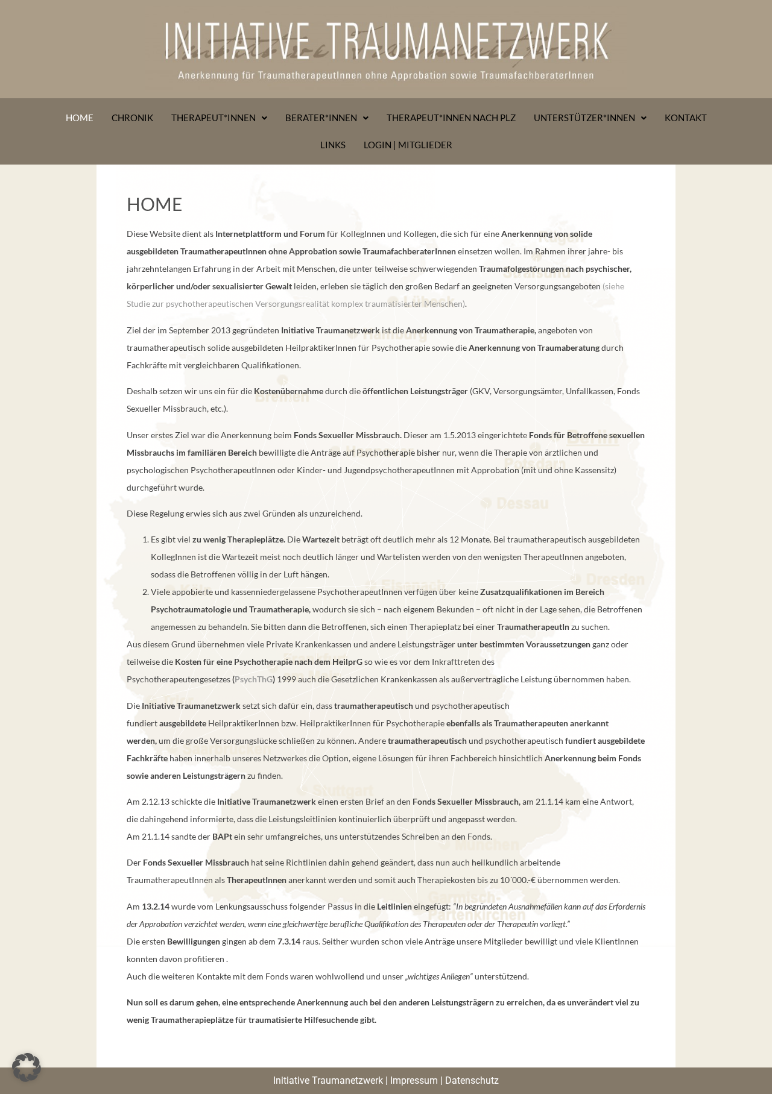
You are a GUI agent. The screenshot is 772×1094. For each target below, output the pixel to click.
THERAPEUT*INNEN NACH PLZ (451, 117)
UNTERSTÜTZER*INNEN (584, 117)
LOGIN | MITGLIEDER (408, 144)
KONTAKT (686, 117)
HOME (79, 117)
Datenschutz (472, 1080)
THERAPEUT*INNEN (213, 117)
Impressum (414, 1080)
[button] (26, 1067)
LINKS (333, 144)
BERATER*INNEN (321, 117)
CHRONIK (132, 117)
